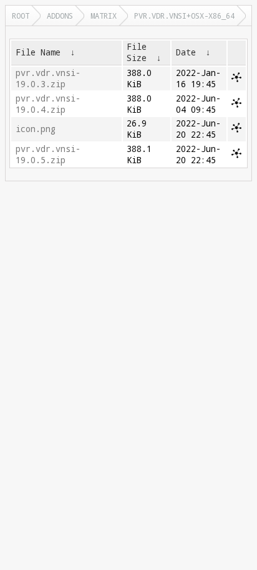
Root (20, 16)
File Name (38, 52)
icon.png (36, 129)
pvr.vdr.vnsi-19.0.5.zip (48, 154)
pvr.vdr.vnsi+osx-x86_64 (184, 16)
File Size (137, 52)
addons (60, 16)
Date (186, 52)
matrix (103, 16)
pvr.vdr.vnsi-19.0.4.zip (48, 104)
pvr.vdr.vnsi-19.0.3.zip (48, 78)
